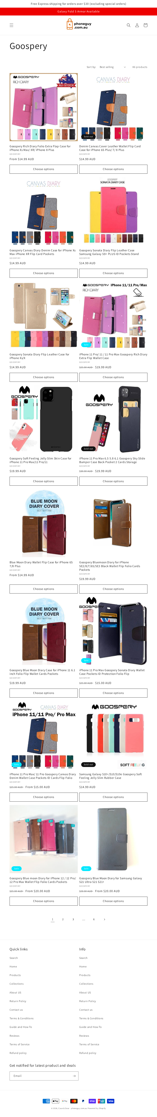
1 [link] (52, 919)
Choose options (43, 169)
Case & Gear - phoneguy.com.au (72, 1108)
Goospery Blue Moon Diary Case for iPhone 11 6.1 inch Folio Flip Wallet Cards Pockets (42, 672)
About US (15, 992)
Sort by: (91, 67)
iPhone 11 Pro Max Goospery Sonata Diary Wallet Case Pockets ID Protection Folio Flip (112, 672)
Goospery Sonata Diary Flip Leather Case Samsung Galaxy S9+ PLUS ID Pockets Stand (109, 252)
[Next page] (104, 919)
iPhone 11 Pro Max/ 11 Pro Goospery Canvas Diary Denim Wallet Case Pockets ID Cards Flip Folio (43, 776)
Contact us (16, 1009)
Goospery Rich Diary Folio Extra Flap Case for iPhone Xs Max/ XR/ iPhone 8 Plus (40, 148)
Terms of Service (20, 1044)
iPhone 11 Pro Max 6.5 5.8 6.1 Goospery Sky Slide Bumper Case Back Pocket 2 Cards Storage (112, 460)
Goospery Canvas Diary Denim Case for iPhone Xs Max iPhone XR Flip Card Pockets (43, 252)
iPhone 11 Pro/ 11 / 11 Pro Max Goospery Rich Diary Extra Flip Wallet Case (113, 356)
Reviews (14, 1035)
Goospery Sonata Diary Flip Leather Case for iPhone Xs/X (39, 356)
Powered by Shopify (97, 1108)
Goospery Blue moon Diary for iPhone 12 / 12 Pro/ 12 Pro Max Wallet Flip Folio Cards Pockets (43, 880)
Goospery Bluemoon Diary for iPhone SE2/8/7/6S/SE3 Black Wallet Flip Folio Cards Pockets (109, 566)
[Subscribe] (74, 1075)
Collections (17, 983)
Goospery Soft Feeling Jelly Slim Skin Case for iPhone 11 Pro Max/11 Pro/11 (40, 460)
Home (13, 966)
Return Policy (18, 1001)
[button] (11, 25)
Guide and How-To (21, 1027)
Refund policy (18, 1053)
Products (15, 975)
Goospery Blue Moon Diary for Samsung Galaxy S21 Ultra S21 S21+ (110, 880)
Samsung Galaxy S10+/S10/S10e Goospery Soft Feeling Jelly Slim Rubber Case (110, 776)
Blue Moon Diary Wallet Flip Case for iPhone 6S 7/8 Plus (41, 564)
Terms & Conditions (22, 1018)
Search (14, 958)
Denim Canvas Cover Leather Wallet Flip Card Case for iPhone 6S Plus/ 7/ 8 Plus (110, 148)
